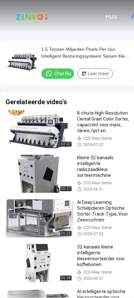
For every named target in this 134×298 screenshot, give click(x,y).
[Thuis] (32, 16)
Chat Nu (62, 73)
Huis (111, 16)
